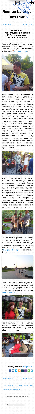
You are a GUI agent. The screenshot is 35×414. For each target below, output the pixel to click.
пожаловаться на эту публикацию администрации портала (18, 386)
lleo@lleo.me (28, 367)
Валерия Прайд (10, 250)
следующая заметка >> (28, 24)
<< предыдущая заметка (7, 24)
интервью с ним (20, 51)
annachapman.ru (8, 292)
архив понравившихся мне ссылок (11, 389)
